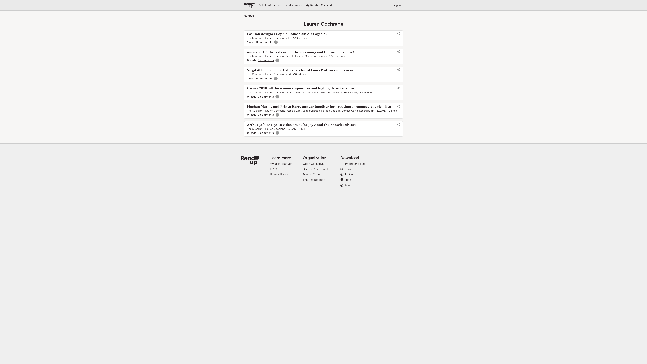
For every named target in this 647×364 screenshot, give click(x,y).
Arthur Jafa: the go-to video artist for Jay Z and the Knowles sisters (301, 125)
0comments (264, 42)
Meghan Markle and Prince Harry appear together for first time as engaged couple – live (319, 106)
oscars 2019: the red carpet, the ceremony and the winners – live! (300, 52)
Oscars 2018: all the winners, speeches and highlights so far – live (300, 88)
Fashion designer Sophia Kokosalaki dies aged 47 (287, 34)
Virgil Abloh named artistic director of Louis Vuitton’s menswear (300, 70)
